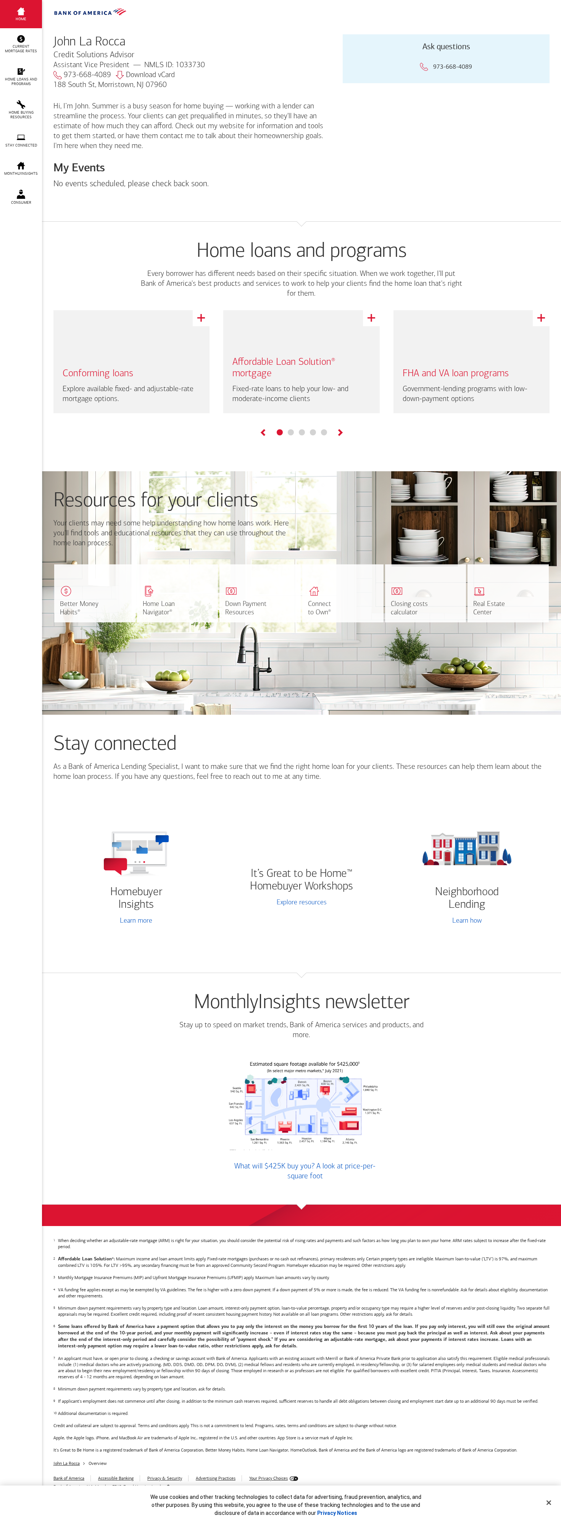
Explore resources (302, 902)
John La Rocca (66, 1463)
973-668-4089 (87, 75)
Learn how (467, 921)
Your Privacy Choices (268, 1478)
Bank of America (68, 1478)
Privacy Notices (337, 1513)
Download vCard (150, 75)
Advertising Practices (215, 1478)
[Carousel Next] (339, 433)
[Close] (548, 1502)
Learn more (136, 921)
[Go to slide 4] (313, 432)
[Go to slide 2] (291, 432)
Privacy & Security (164, 1478)
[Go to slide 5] (324, 432)
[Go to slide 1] (280, 432)
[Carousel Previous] (263, 433)
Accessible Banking (116, 1478)
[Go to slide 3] (302, 432)
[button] (21, 44)
